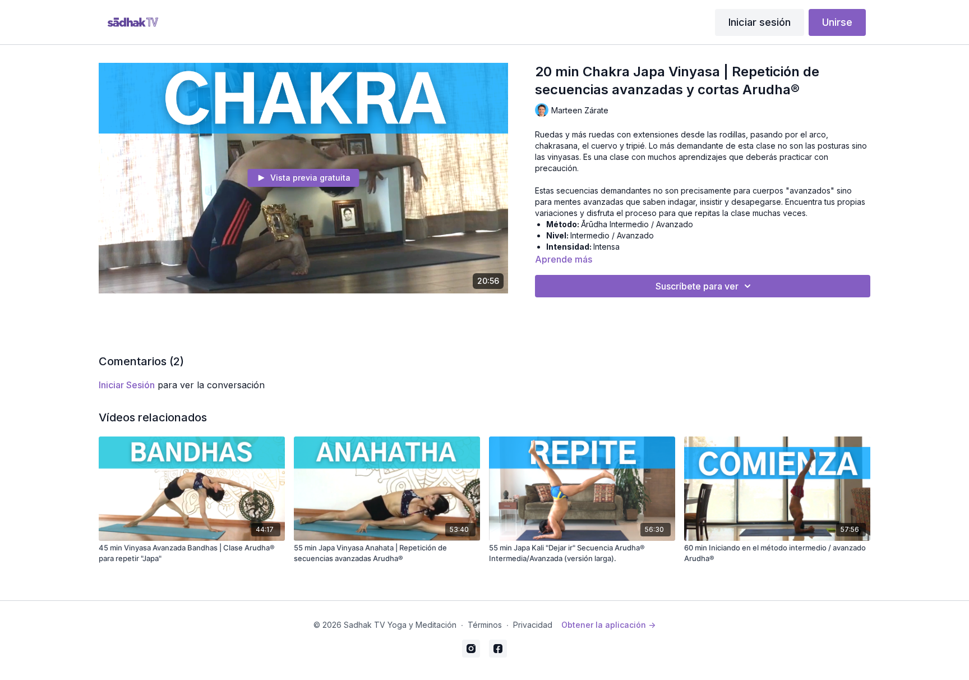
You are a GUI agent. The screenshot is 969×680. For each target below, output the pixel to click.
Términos (485, 625)
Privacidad (532, 625)
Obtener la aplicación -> (608, 625)
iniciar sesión (127, 384)
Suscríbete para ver (697, 286)
